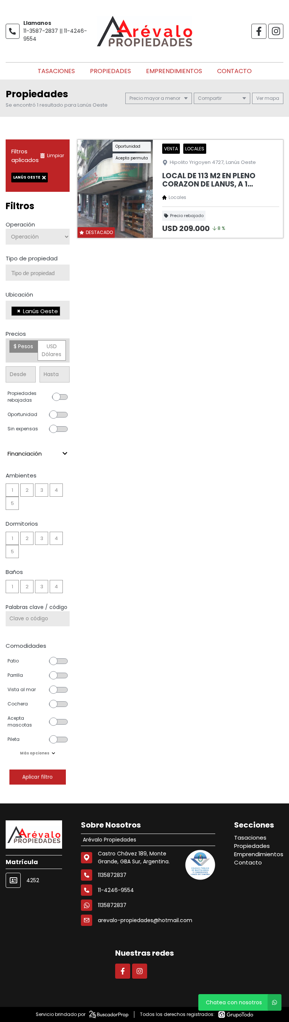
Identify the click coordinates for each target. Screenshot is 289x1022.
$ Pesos (23, 346)
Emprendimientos (174, 71)
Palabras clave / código (36, 607)
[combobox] (38, 273)
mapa (271, 98)
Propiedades (110, 71)
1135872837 (112, 905)
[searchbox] (40, 273)
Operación (20, 224)
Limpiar (55, 155)
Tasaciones (56, 71)
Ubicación (19, 294)
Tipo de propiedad (32, 258)
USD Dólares (51, 350)
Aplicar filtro (37, 776)
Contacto (234, 71)
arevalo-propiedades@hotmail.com (145, 920)
